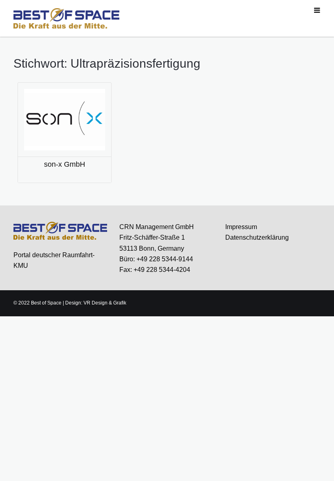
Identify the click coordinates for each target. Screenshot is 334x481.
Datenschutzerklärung (257, 237)
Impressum (241, 226)
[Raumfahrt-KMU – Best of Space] (66, 18)
